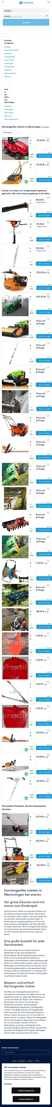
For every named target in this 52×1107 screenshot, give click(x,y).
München (8, 116)
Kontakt (22, 1061)
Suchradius (7, 132)
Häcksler (7, 70)
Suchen (26, 22)
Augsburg (8, 106)
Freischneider (9, 57)
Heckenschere (10, 73)
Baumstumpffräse (11, 50)
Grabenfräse (9, 67)
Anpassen (8, 1084)
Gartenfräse (9, 60)
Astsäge (7, 47)
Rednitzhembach (11, 119)
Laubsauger (8, 63)
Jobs (14, 1061)
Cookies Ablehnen (26, 1099)
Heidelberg (8, 109)
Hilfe (37, 1061)
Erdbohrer (8, 53)
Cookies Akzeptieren (26, 1091)
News (30, 1061)
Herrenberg (8, 113)
